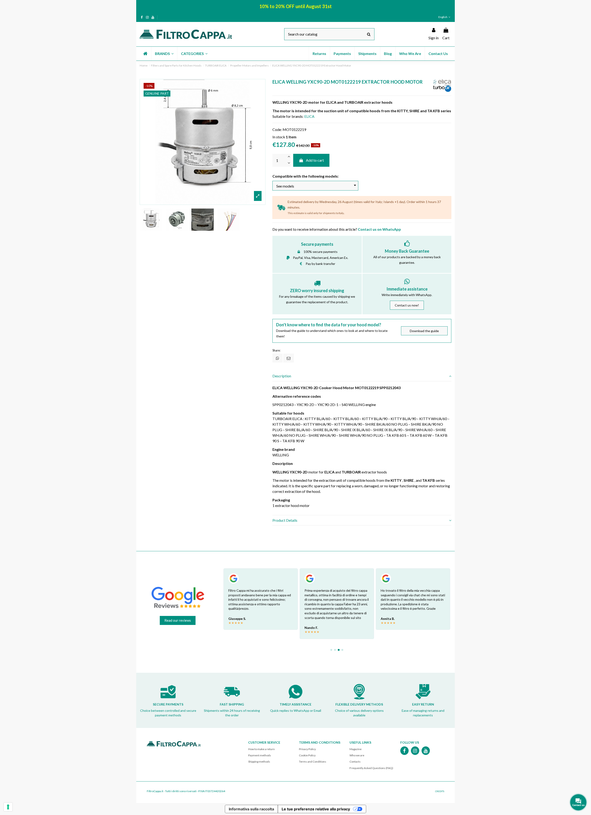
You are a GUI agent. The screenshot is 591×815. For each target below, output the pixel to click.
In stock (278, 137)
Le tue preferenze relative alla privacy (316, 809)
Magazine (356, 749)
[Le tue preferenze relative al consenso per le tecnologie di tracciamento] (8, 807)
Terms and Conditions (312, 761)
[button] (164, 54)
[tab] (361, 376)
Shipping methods (259, 761)
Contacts (355, 761)
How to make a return (261, 749)
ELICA (309, 116)
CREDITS (439, 791)
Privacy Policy (307, 749)
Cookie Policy (307, 755)
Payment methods (259, 755)
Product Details (284, 520)
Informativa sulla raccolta (251, 809)
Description (281, 376)
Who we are (357, 755)
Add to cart (315, 160)
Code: (277, 129)
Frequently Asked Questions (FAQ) (371, 768)
